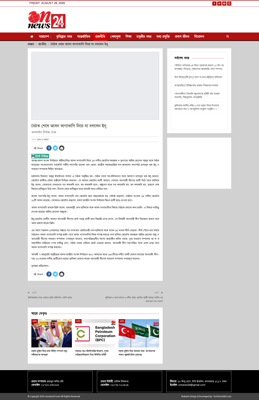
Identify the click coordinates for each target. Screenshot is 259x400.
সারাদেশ (44, 37)
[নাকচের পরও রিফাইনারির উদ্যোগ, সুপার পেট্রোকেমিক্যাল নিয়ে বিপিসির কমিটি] (95, 333)
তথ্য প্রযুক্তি (163, 37)
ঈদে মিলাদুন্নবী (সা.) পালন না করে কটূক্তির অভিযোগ (198, 77)
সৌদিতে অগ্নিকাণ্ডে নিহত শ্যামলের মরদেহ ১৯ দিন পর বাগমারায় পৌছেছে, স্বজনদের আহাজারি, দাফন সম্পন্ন (199, 67)
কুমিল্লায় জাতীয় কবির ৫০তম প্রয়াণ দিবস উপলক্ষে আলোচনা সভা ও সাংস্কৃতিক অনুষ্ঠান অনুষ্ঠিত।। (196, 107)
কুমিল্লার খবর (64, 37)
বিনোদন (199, 37)
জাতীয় (35, 321)
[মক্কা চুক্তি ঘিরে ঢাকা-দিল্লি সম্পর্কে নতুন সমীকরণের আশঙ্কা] (51, 333)
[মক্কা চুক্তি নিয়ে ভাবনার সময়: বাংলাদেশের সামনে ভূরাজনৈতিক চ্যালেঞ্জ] (139, 333)
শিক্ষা (128, 37)
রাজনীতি (100, 37)
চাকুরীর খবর (144, 37)
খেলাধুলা (115, 37)
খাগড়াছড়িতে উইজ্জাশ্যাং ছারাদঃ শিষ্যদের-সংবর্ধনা (196, 85)
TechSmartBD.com (222, 396)
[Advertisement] (199, 163)
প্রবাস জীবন (182, 37)
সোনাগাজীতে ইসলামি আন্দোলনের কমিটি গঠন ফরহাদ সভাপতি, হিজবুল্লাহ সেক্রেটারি (197, 95)
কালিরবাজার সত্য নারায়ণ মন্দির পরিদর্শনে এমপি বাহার (50, 297)
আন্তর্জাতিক (83, 37)
